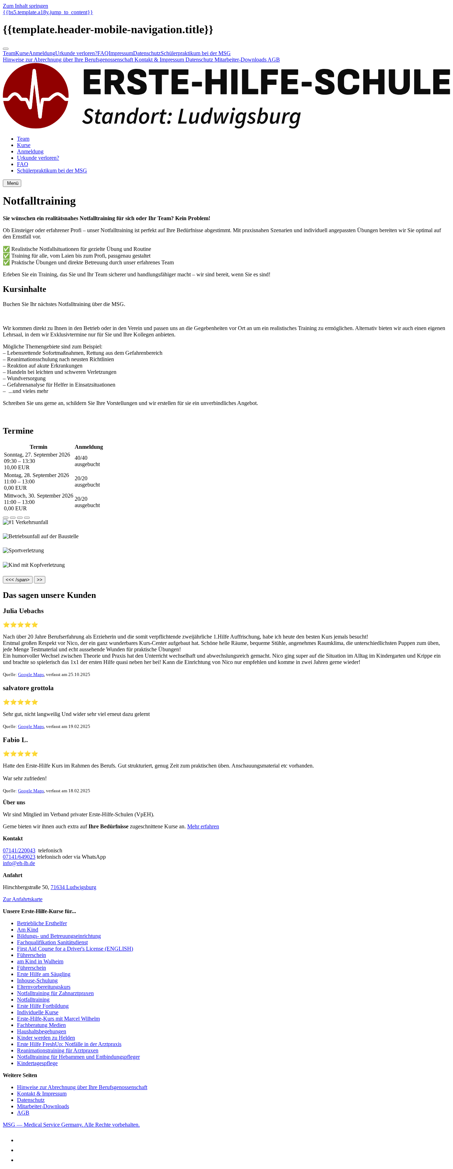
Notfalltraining (33, 1000)
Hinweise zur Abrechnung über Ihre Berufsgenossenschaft (68, 60)
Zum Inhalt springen (25, 6)
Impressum (121, 53)
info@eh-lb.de (19, 863)
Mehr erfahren (203, 826)
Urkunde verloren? (76, 53)
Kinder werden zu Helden (46, 1038)
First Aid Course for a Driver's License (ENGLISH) (75, 949)
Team (9, 53)
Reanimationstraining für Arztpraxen (57, 1050)
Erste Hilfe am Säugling (43, 974)
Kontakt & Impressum (159, 60)
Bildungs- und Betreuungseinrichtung (59, 936)
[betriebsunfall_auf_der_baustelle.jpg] (13, 518)
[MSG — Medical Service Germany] (226, 127)
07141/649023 (19, 857)
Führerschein (31, 955)
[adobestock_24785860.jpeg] (27, 518)
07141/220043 (19, 850)
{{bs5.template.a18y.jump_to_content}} (48, 12)
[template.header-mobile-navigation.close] (5, 49)
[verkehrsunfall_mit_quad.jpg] (5, 518)
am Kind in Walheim (40, 961)
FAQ (103, 53)
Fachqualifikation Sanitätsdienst (52, 942)
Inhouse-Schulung (37, 980)
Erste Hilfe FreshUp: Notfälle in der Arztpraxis (69, 1044)
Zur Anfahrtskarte (22, 899)
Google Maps (31, 674)
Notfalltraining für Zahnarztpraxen (55, 993)
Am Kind (27, 930)
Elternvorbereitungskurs (43, 987)
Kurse (22, 53)
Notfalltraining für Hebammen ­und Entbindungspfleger (78, 1057)
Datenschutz (147, 53)
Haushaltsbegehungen (41, 1031)
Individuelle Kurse (37, 1012)
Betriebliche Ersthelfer (42, 923)
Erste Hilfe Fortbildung (43, 1006)
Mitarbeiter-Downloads (241, 60)
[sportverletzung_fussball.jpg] (20, 518)
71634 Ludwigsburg (73, 887)
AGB (274, 60)
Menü (12, 183)
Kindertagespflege (37, 1063)
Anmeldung (42, 53)
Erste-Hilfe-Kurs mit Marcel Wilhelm (58, 1019)
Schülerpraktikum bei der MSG (196, 53)
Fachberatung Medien (41, 1025)
